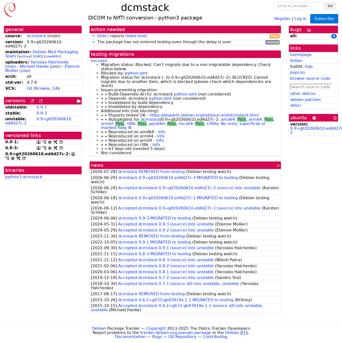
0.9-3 (42, 113)
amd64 (228, 119)
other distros (302, 93)
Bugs (157, 336)
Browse (42, 88)
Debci (102, 36)
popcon (297, 72)
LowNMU (52, 56)
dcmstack (36, 36)
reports (188, 36)
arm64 (255, 119)
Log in (300, 18)
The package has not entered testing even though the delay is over (187, 42)
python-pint (136, 73)
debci (295, 105)
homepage (301, 54)
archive (25, 56)
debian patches (305, 99)
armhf (107, 123)
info (161, 132)
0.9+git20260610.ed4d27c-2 (38, 121)
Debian (99, 328)
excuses (99, 60)
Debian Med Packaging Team (41, 54)
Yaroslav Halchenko (49, 62)
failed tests (136, 36)
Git (29, 88)
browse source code (310, 78)
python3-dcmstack (23, 176)
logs (309, 66)
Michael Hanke (34, 66)
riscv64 (186, 123)
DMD (38, 56)
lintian (296, 60)
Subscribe (324, 18)
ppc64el (157, 123)
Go (330, 6)
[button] (93, 36)
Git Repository (182, 336)
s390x (212, 123)
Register (282, 18)
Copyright (156, 328)
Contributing (215, 336)
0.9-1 (42, 107)
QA (55, 88)
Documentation (130, 336)
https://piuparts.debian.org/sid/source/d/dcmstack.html (204, 115)
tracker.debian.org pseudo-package (175, 332)
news (97, 165)
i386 (131, 123)
